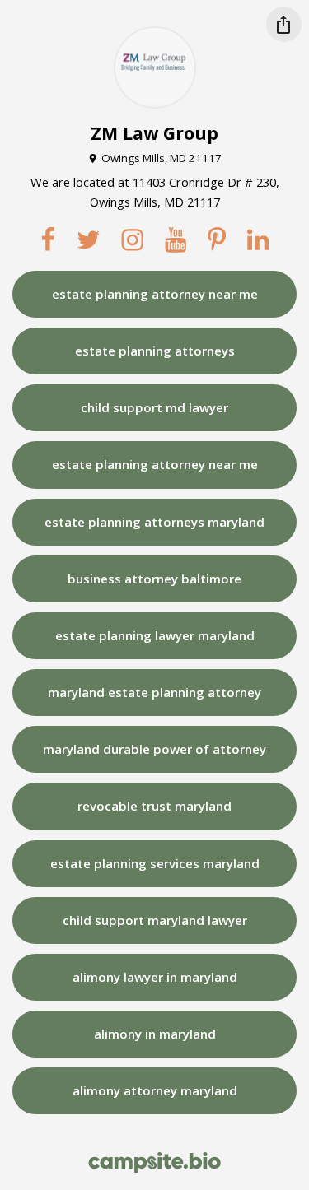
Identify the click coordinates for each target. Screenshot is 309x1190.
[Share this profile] (284, 24)
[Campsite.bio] (154, 1162)
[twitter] (88, 240)
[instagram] (132, 240)
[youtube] (175, 240)
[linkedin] (257, 240)
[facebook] (48, 240)
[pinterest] (217, 240)
